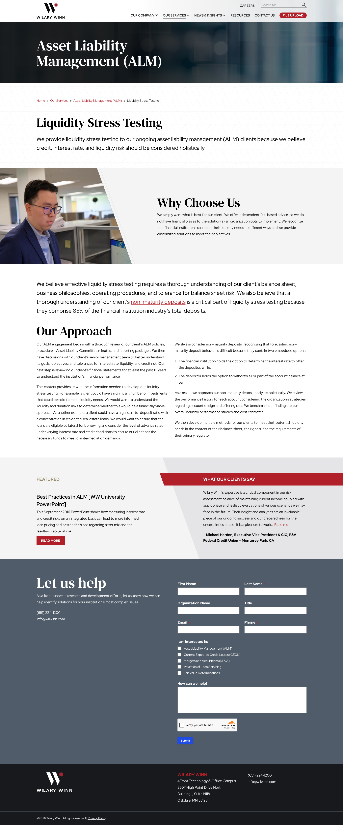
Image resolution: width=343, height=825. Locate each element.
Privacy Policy (97, 818)
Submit (185, 740)
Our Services (59, 101)
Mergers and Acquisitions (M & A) (207, 661)
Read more (282, 524)
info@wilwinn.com (51, 619)
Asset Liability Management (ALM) (97, 101)
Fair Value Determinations (202, 673)
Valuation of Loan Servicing (202, 667)
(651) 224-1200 (49, 612)
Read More (52, 541)
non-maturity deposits (158, 302)
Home (41, 101)
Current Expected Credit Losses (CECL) (212, 655)
